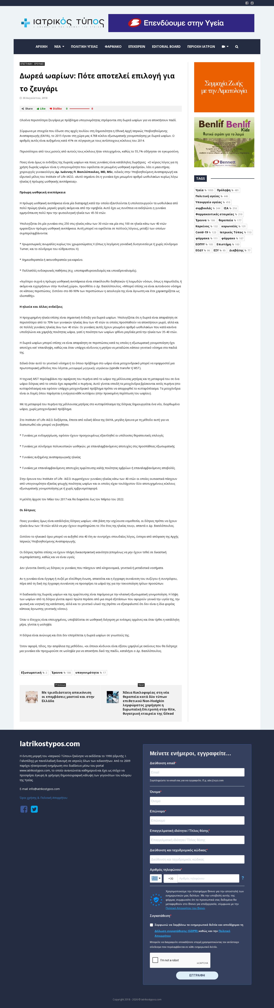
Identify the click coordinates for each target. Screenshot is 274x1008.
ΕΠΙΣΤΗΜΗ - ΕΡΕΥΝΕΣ (32, 64)
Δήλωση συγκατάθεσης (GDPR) (177, 931)
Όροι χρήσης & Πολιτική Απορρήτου (43, 798)
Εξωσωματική (34, 672)
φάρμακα (207, 238)
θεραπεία (230, 220)
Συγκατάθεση (160, 916)
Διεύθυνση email (162, 763)
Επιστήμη (228, 244)
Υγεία (204, 190)
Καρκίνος (207, 226)
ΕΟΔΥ (203, 250)
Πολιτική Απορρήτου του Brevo (185, 908)
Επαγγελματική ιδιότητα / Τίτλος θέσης (179, 830)
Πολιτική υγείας (212, 196)
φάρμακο (232, 238)
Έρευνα (61, 672)
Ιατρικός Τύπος (235, 232)
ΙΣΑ (230, 208)
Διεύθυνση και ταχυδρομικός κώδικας (178, 850)
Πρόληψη (228, 190)
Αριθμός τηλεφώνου (165, 869)
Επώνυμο (157, 811)
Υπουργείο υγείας (213, 202)
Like (43, 108)
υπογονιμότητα (90, 672)
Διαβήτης (239, 250)
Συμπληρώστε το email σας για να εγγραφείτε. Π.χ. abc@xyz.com (187, 780)
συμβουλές (208, 208)
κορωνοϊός (233, 226)
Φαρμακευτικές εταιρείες (219, 214)
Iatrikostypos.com (50, 743)
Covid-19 (206, 232)
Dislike (57, 108)
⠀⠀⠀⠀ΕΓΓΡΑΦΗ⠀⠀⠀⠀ (197, 975)
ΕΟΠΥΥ (204, 244)
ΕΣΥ (219, 250)
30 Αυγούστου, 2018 (35, 98)
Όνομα (155, 792)
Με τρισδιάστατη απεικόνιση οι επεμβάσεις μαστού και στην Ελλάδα (68, 696)
